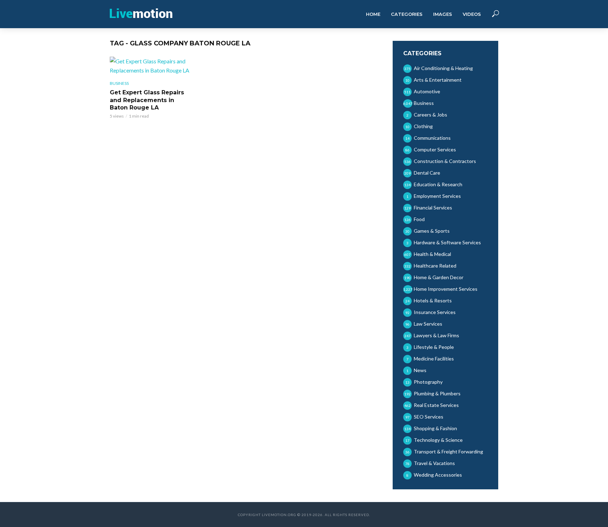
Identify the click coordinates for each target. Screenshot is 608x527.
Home (373, 14)
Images (442, 14)
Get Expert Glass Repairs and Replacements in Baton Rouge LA (147, 100)
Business (119, 83)
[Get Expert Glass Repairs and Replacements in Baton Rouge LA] (150, 66)
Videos (472, 14)
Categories (407, 14)
